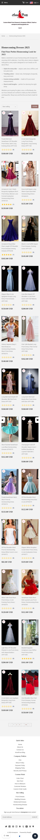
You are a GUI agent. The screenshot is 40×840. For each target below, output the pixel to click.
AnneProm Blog (20, 752)
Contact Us (20, 750)
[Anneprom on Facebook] (10, 827)
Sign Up (34, 817)
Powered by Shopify (25, 832)
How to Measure (20, 784)
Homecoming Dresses (20, 804)
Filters (35, 106)
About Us (20, 747)
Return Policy (20, 763)
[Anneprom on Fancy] (33, 827)
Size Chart (20, 781)
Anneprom (15, 832)
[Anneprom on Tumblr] (23, 827)
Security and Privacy (20, 771)
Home (3, 36)
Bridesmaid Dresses (20, 802)
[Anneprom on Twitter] (6, 827)
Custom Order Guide (20, 789)
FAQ (20, 760)
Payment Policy (20, 765)
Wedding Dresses (20, 799)
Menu (6, 2)
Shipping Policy (20, 768)
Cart (26, 2)
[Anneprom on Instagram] (16, 827)
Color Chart (20, 778)
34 (26, 724)
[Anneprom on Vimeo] (30, 827)
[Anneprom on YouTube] (27, 827)
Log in (20, 28)
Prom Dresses (20, 796)
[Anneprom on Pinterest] (13, 827)
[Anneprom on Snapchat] (20, 827)
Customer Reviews (20, 786)
